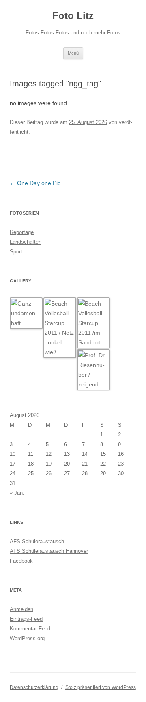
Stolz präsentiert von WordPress (100, 687)
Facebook (21, 561)
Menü (73, 53)
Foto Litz (73, 15)
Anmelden (21, 609)
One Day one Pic (35, 183)
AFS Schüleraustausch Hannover (49, 551)
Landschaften (25, 242)
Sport (16, 252)
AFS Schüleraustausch (37, 541)
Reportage (22, 232)
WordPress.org (27, 638)
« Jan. (17, 493)
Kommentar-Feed (30, 629)
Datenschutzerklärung (34, 687)
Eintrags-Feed (26, 619)
